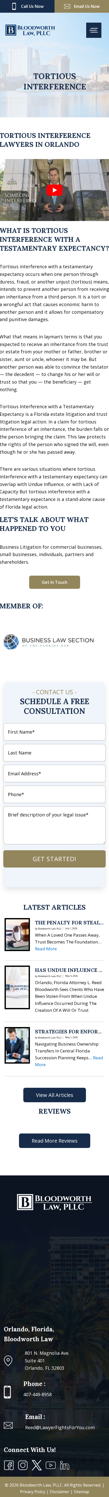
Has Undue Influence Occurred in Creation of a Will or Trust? (69, 970)
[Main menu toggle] (94, 30)
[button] (54, 582)
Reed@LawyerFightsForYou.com (60, 1427)
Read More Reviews (55, 1140)
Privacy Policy (33, 1491)
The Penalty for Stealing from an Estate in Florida (69, 923)
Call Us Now (32, 6)
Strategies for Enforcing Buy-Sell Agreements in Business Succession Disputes (69, 1032)
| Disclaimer (58, 1491)
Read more (46, 949)
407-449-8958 (37, 1394)
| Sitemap (79, 1491)
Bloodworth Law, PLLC (41, 1485)
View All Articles (54, 1095)
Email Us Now (87, 6)
